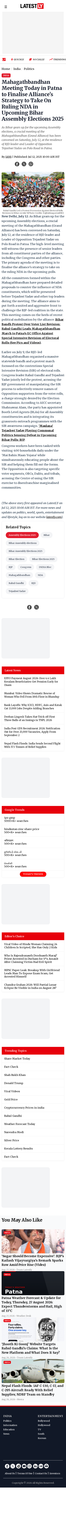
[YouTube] (24, 1466)
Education (9, 1429)
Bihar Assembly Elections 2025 (25, 551)
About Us (10, 1473)
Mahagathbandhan (19, 575)
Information (10, 1425)
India (7, 1416)
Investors (55, 1473)
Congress (25, 567)
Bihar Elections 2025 (43, 559)
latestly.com (54, 517)
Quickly (19, 59)
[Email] (46, 1466)
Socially (39, 59)
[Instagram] (29, 1466)
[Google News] (40, 1466)
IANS (8, 156)
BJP (11, 567)
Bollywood (44, 1420)
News (6, 1433)
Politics (7, 1420)
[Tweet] (36, 607)
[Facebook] (7, 1466)
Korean (42, 1438)
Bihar (47, 535)
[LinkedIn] (35, 1466)
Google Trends (15, 809)
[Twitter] (12, 1466)
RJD (33, 583)
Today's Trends (33, 874)
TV (39, 1429)
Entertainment (50, 1416)
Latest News (13, 670)
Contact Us (41, 1473)
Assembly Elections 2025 (22, 535)
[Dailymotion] (18, 1466)
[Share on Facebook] (29, 607)
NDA (40, 575)
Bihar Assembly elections (23, 543)
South (41, 1433)
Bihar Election (16, 559)
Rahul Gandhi (16, 583)
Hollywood (44, 1425)
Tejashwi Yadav (17, 591)
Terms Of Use (24, 1473)
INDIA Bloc (45, 567)
